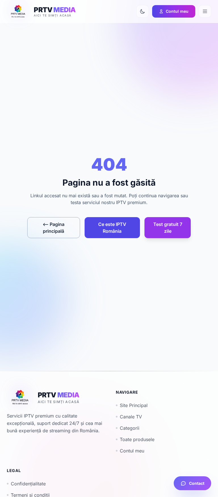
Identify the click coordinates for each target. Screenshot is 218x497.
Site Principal (134, 405)
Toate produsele (137, 439)
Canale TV (131, 417)
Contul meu (132, 451)
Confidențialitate (28, 483)
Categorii (129, 428)
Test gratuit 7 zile (167, 227)
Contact (196, 483)
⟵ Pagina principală (53, 227)
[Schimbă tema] (142, 11)
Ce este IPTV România (112, 227)
